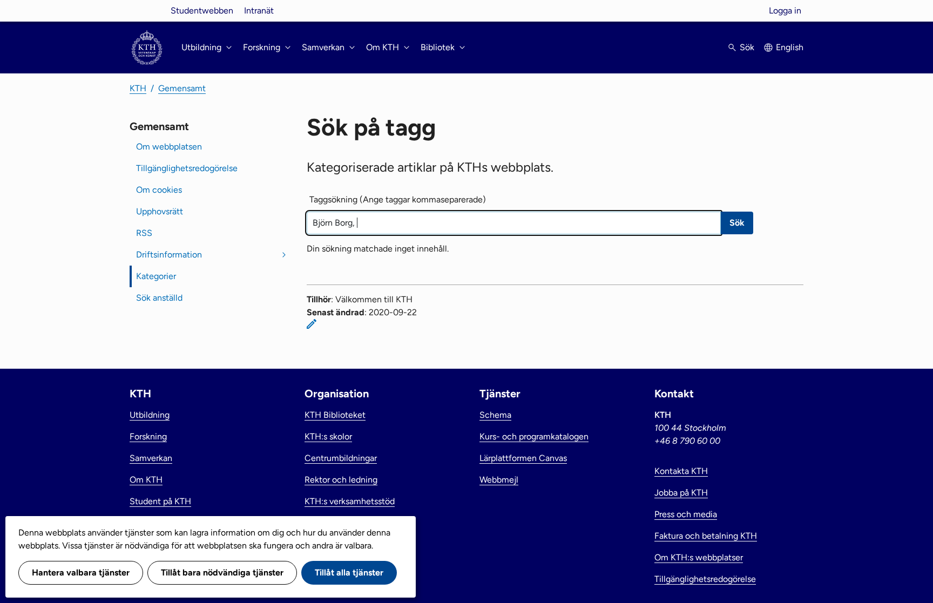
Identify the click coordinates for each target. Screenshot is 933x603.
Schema (495, 415)
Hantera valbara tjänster (81, 572)
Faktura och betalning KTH (705, 536)
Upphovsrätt (159, 211)
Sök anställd (159, 298)
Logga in (785, 10)
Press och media (685, 514)
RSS (144, 233)
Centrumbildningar (341, 458)
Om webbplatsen (169, 146)
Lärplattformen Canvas (523, 458)
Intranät (259, 10)
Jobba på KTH (681, 492)
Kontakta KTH (681, 471)
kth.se (147, 10)
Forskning (148, 436)
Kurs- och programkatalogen (534, 436)
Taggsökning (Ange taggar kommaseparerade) (397, 199)
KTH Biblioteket (335, 415)
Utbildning (150, 415)
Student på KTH (160, 501)
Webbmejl (498, 480)
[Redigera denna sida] (311, 324)
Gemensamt (182, 88)
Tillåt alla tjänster (349, 572)
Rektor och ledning (341, 480)
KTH (138, 88)
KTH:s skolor (328, 436)
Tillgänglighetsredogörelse (187, 168)
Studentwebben (202, 10)
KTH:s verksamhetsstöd (350, 501)
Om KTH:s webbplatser (698, 557)
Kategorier (156, 276)
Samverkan (151, 458)
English (789, 47)
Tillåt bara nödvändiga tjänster (222, 572)
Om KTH (146, 480)
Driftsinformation (169, 254)
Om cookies (159, 190)
